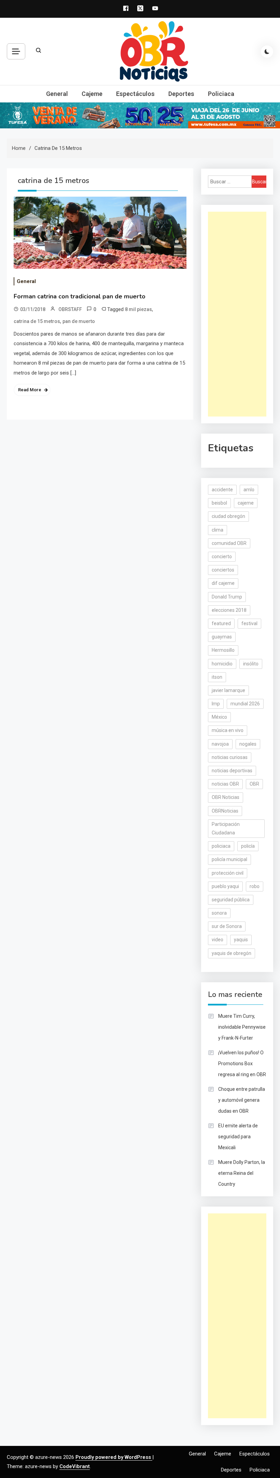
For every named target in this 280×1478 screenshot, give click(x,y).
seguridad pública (231, 899)
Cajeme (92, 93)
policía (248, 846)
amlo (248, 489)
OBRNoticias (225, 811)
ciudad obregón (228, 516)
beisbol (219, 503)
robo (255, 886)
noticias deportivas (232, 770)
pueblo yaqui (225, 886)
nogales (247, 744)
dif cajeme (223, 583)
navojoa (220, 744)
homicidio (222, 663)
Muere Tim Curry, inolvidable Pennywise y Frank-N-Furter (242, 1027)
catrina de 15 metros (37, 321)
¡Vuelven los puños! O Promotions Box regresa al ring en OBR (242, 1063)
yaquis (241, 939)
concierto (222, 556)
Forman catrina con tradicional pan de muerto (79, 296)
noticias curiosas (230, 757)
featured (221, 623)
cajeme (246, 503)
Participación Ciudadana (226, 828)
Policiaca (221, 93)
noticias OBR (225, 784)
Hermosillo (223, 650)
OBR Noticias (225, 797)
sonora (219, 913)
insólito (250, 663)
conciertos (223, 570)
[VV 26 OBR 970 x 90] (140, 115)
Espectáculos (135, 93)
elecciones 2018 (229, 610)
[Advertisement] (237, 314)
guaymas (222, 636)
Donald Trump (227, 597)
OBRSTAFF (70, 309)
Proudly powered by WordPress (113, 1457)
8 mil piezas (138, 309)
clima (217, 530)
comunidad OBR (229, 543)
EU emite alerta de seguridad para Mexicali (238, 1136)
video (217, 939)
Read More (29, 389)
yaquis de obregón (231, 953)
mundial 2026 (245, 703)
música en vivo (227, 730)
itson (217, 677)
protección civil (227, 873)
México (219, 717)
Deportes (181, 93)
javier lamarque (228, 690)
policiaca (221, 846)
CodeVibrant (74, 1466)
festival (249, 623)
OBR (254, 784)
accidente (222, 489)
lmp (216, 703)
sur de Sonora (227, 926)
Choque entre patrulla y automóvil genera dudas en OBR (241, 1100)
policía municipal (229, 859)
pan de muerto (78, 321)
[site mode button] (267, 51)
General (57, 93)
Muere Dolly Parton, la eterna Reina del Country (241, 1173)
